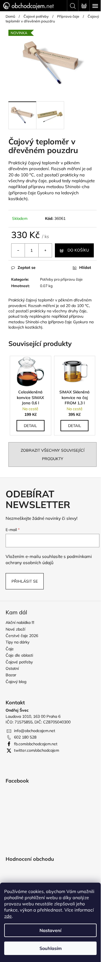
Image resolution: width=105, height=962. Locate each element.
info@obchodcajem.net (34, 730)
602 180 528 (25, 737)
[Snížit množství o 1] (18, 250)
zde (8, 916)
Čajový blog (16, 681)
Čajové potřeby (19, 662)
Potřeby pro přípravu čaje (61, 279)
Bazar (11, 674)
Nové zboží (15, 629)
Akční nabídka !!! (20, 622)
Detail (30, 425)
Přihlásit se (24, 581)
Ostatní (12, 668)
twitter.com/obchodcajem (36, 750)
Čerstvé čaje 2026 (22, 635)
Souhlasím (50, 948)
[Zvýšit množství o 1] (45, 250)
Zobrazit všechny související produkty (53, 454)
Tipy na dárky (17, 642)
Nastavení (50, 930)
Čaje (10, 648)
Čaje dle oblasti (19, 655)
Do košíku (78, 250)
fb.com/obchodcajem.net (35, 743)
